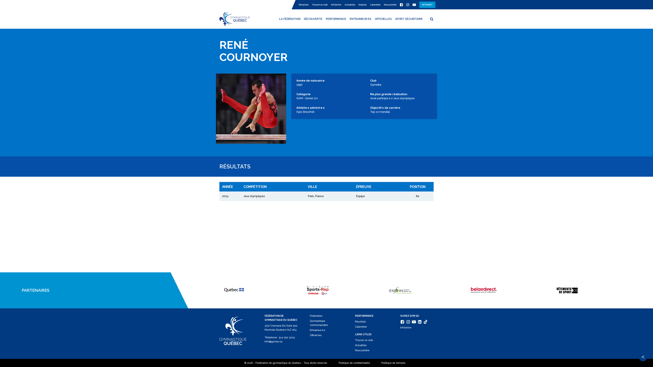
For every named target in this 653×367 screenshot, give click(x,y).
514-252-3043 (287, 337)
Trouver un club (364, 340)
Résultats (360, 321)
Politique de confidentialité (354, 363)
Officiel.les (316, 335)
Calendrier (361, 326)
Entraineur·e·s (317, 330)
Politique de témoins (393, 363)
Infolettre (405, 327)
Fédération (316, 315)
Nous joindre (362, 350)
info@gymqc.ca (273, 341)
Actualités (361, 345)
